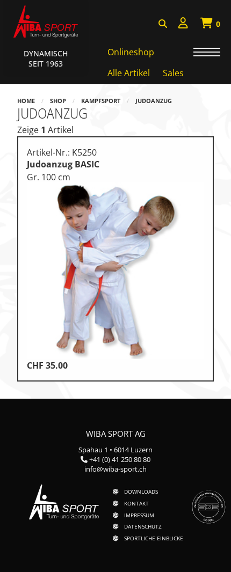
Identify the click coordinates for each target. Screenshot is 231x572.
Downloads (141, 491)
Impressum (139, 515)
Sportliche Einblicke (153, 538)
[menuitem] (183, 24)
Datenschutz (143, 526)
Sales (173, 73)
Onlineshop (130, 52)
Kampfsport (100, 101)
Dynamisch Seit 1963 (46, 58)
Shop (58, 101)
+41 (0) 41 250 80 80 (119, 459)
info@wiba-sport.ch (115, 469)
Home (26, 101)
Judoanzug (153, 101)
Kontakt (136, 503)
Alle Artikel (128, 73)
